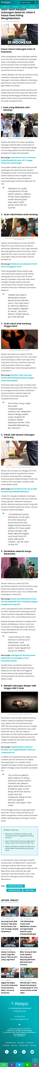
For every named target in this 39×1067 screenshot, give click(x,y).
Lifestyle (5, 7)
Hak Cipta (21, 1043)
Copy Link (35, 1065)
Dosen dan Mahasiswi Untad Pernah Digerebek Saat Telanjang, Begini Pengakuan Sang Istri (19, 602)
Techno (15, 7)
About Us (14, 1045)
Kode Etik (6, 1045)
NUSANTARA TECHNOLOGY (21, 1008)
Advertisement (10, 1043)
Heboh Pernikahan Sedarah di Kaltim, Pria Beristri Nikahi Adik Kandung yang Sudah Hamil (20, 848)
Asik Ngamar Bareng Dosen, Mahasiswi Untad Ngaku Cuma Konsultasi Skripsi (18, 658)
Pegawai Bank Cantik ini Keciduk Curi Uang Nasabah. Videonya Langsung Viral (18, 750)
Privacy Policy (23, 1045)
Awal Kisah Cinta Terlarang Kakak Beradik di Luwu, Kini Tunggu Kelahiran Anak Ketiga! (18, 160)
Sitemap (33, 1045)
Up (35, 1060)
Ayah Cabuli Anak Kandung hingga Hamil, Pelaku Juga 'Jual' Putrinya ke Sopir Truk (20, 842)
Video (24, 7)
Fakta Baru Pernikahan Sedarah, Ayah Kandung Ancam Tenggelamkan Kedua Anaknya (19, 836)
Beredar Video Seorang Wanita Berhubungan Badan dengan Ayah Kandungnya (17, 378)
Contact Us (30, 1043)
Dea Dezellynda (15, 21)
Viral (2, 919)
